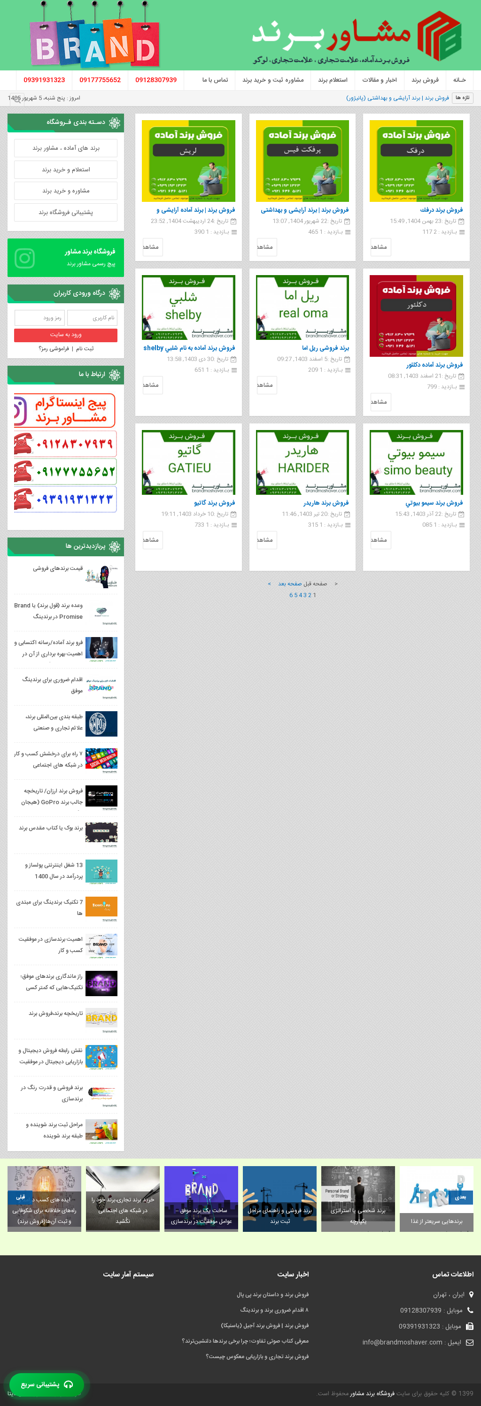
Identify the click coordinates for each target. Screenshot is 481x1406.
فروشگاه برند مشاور (372, 1394)
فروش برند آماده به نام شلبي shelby (189, 348)
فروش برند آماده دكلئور (435, 365)
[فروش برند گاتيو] (188, 462)
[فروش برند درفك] (416, 161)
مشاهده (379, 247)
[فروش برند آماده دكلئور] (416, 316)
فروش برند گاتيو (214, 503)
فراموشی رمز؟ (54, 349)
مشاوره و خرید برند (66, 191)
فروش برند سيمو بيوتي (434, 503)
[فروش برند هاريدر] (302, 462)
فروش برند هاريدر (326, 503)
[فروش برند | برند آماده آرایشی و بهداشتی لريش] (188, 161)
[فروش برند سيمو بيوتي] (416, 462)
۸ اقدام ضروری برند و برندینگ (274, 1310)
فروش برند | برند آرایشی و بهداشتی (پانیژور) (397, 98)
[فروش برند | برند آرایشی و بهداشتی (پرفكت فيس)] (302, 161)
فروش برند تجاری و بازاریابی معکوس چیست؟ (257, 1356)
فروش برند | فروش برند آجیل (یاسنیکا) (265, 1325)
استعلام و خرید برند (66, 170)
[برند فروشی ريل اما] (302, 307)
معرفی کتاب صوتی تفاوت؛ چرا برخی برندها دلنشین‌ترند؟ (245, 1341)
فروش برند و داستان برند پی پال (273, 1294)
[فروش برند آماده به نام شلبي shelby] (188, 307)
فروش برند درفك (441, 210)
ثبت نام (84, 349)
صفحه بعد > (285, 584)
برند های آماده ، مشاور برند (66, 148)
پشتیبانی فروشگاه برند (66, 212)
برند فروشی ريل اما (325, 348)
